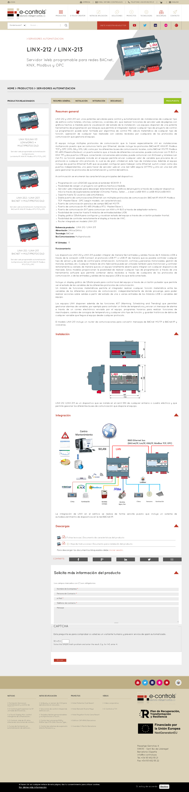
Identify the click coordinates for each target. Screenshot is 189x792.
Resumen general (61, 101)
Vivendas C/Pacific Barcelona (84, 726)
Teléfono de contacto (67, 603)
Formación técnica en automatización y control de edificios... (18, 705)
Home (10, 88)
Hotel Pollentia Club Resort (83, 703)
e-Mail (60, 598)
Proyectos (131, 16)
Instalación (81, 101)
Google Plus (102, 559)
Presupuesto (172, 101)
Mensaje (60, 608)
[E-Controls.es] (26, 14)
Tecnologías (146, 16)
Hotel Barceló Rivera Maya (83, 709)
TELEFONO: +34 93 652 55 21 (142, 2)
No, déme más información (33, 787)
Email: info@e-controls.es (110, 2)
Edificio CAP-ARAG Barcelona (84, 720)
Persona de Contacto (67, 593)
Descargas (161, 16)
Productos (61, 16)
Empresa (86, 2)
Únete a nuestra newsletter (113, 25)
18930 (172, 559)
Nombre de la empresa (67, 589)
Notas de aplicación (98, 16)
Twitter (149, 559)
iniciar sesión (116, 550)
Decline (164, 786)
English (175, 2)
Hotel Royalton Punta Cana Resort (86, 715)
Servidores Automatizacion (46, 39)
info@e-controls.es (147, 755)
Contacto (174, 16)
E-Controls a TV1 (110, 709)
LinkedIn (125, 559)
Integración (98, 101)
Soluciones (117, 16)
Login (12, 2)
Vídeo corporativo (111, 703)
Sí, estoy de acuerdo (146, 787)
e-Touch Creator (77, 16)
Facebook (78, 559)
